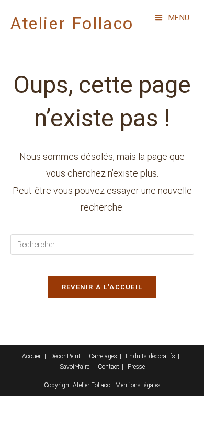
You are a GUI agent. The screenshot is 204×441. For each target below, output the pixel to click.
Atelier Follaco (72, 23)
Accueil (32, 356)
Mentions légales (138, 385)
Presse (136, 366)
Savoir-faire (74, 366)
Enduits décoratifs (150, 356)
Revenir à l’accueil (102, 287)
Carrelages (103, 356)
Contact (108, 366)
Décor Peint (65, 356)
